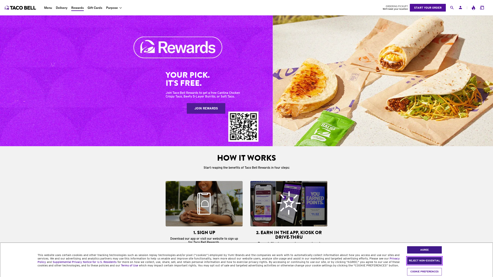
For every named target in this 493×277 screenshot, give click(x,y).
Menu (48, 8)
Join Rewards (206, 108)
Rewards (77, 8)
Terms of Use (129, 265)
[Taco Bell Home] (21, 8)
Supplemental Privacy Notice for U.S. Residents (85, 262)
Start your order (428, 7)
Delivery (61, 8)
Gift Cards (95, 8)
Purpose (112, 8)
